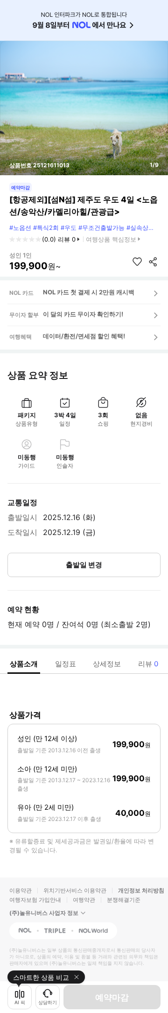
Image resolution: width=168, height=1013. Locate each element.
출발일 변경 (84, 564)
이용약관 (20, 890)
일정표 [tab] (65, 663)
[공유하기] (153, 261)
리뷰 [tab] (148, 663)
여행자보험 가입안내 (35, 899)
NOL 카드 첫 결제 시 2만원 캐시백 (88, 292)
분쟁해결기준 (123, 899)
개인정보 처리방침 (141, 890)
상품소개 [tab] (24, 663)
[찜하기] (137, 261)
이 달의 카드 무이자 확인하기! (83, 314)
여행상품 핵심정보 (111, 239)
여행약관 (84, 899)
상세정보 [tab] (107, 663)
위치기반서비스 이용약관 (74, 890)
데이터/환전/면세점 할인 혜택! (84, 336)
